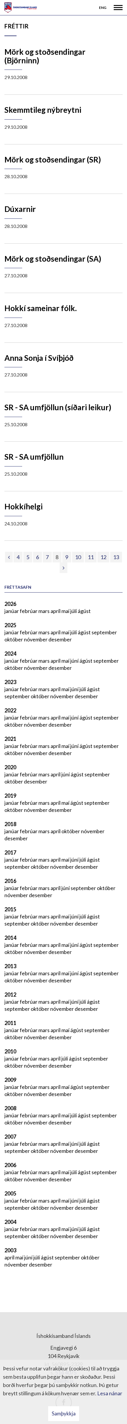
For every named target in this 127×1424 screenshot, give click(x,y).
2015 (10, 909)
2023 (10, 682)
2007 (10, 1136)
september (104, 632)
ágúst (84, 611)
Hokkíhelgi (23, 506)
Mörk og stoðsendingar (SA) (52, 258)
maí (65, 611)
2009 (10, 1080)
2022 (10, 710)
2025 (10, 625)
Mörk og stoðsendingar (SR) (52, 159)
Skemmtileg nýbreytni (42, 110)
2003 (10, 1250)
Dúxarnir (20, 209)
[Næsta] (63, 567)
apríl (56, 611)
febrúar (29, 611)
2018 (10, 824)
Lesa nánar (109, 1393)
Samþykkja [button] (64, 1413)
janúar (12, 611)
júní (74, 660)
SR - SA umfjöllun (34, 456)
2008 (10, 1108)
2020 (10, 767)
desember (60, 639)
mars (44, 611)
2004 (10, 1222)
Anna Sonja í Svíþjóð (39, 358)
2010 (10, 1051)
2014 (10, 937)
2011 (10, 1023)
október (14, 639)
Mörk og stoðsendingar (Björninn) (44, 56)
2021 (10, 739)
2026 (10, 604)
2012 (10, 994)
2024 (10, 653)
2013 (10, 966)
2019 (10, 795)
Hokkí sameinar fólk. (40, 308)
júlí (74, 611)
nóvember (36, 639)
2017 (10, 852)
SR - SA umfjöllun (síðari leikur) (57, 407)
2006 (10, 1165)
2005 (10, 1193)
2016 (10, 881)
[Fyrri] (9, 557)
